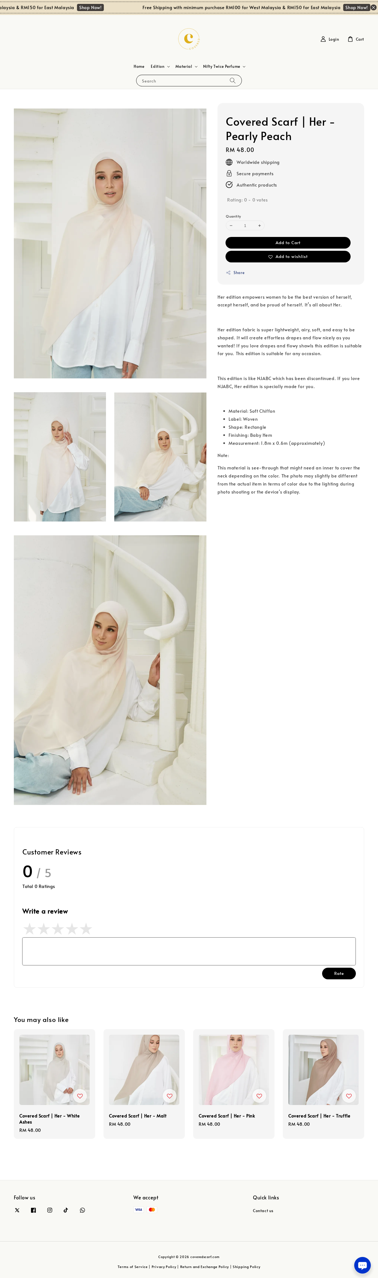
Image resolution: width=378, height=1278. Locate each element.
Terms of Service (132, 1266)
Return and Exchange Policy (204, 1266)
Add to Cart (288, 242)
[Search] (233, 80)
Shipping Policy (246, 1266)
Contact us (263, 1210)
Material (183, 66)
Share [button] (239, 272)
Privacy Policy (164, 1266)
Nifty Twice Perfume (221, 66)
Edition (157, 66)
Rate (339, 973)
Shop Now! (74, 7)
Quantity (233, 216)
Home (139, 66)
